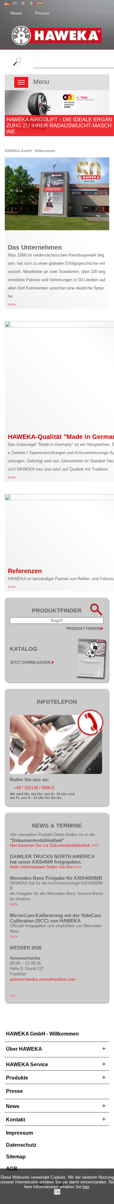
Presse (42, 13)
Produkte (17, 1077)
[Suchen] (21, 61)
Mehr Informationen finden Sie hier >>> (46, 867)
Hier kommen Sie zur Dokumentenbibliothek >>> (54, 845)
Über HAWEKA (24, 1049)
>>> (12, 304)
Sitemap (16, 1156)
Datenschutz (21, 1145)
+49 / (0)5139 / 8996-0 (34, 787)
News (16, 13)
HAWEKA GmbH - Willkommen (42, 1033)
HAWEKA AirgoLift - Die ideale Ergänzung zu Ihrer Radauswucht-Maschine (59, 125)
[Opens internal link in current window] (57, 772)
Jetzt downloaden (30, 662)
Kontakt (15, 1119)
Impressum (19, 1133)
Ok (57, 1191)
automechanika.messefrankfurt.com (43, 979)
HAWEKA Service (27, 1064)
